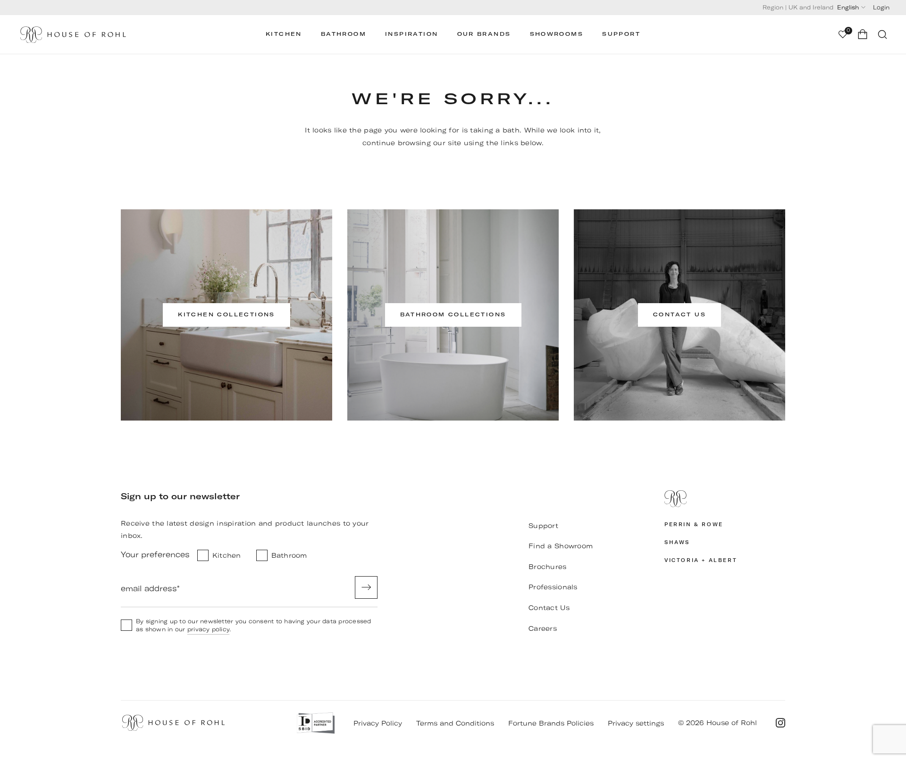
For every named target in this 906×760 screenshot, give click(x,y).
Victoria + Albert (700, 560)
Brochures (547, 566)
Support (621, 34)
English (848, 7)
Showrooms (557, 34)
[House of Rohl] (724, 498)
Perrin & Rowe (693, 524)
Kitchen (284, 34)
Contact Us (549, 607)
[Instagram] (780, 722)
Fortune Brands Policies (551, 723)
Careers (542, 628)
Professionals (553, 587)
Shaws (677, 542)
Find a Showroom (560, 546)
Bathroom (343, 34)
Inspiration (411, 34)
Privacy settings (636, 723)
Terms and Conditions (455, 723)
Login (881, 7)
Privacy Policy (377, 723)
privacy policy (208, 629)
